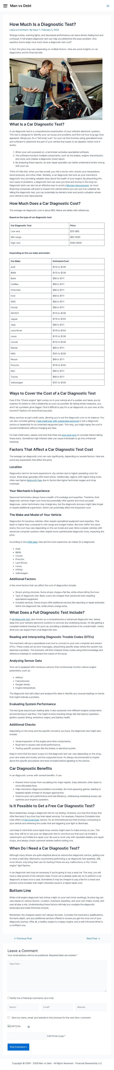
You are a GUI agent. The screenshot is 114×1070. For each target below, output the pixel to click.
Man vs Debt (20, 6)
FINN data (32, 542)
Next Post (93, 938)
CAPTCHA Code (55, 1036)
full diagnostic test (21, 619)
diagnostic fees (34, 480)
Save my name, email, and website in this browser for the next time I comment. (51, 1017)
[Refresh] (28, 1026)
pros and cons (69, 435)
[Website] (90, 1007)
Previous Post (23, 938)
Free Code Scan (31, 819)
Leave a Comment (19, 30)
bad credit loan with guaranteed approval (58, 421)
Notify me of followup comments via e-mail (31, 998)
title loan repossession (77, 185)
